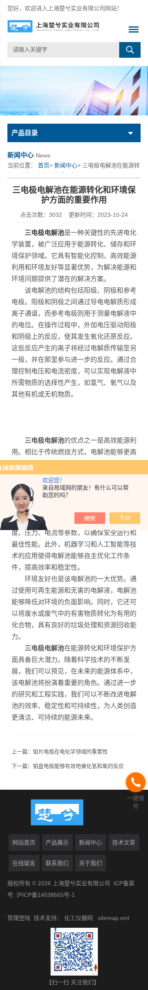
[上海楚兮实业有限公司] (60, 29)
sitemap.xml (113, 918)
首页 (43, 165)
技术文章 (123, 842)
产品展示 (57, 842)
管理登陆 (18, 918)
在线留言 (23, 863)
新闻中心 (65, 165)
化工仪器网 (78, 918)
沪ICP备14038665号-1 (45, 894)
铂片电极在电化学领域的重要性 (70, 751)
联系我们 (57, 863)
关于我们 (90, 863)
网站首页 (23, 842)
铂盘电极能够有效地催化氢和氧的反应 (78, 766)
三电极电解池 (44, 232)
